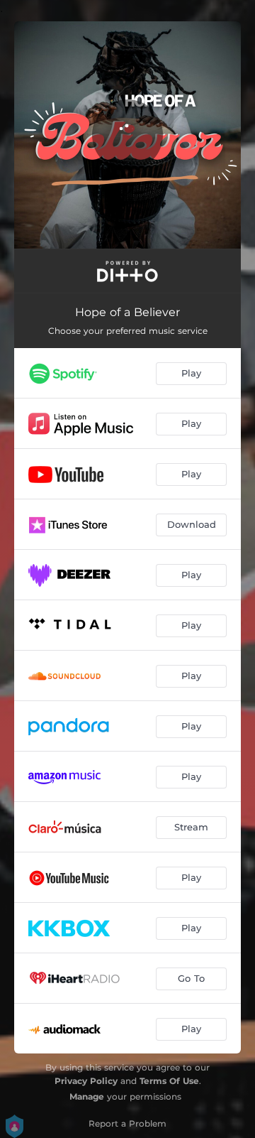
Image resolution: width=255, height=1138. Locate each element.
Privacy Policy (86, 1080)
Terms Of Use (169, 1080)
